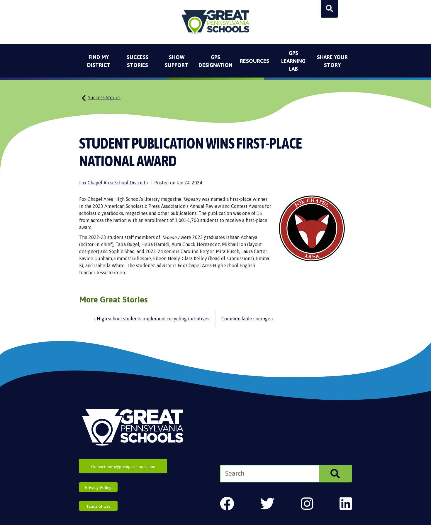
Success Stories (138, 61)
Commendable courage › (247, 318)
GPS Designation (215, 61)
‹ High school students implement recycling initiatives (151, 318)
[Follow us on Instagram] (307, 504)
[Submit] (335, 473)
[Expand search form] (329, 9)
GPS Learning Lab (293, 61)
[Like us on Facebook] (227, 504)
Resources (254, 61)
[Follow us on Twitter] (267, 504)
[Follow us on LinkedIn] (346, 504)
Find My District (98, 61)
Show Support (176, 61)
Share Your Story (332, 61)
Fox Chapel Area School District (112, 182)
